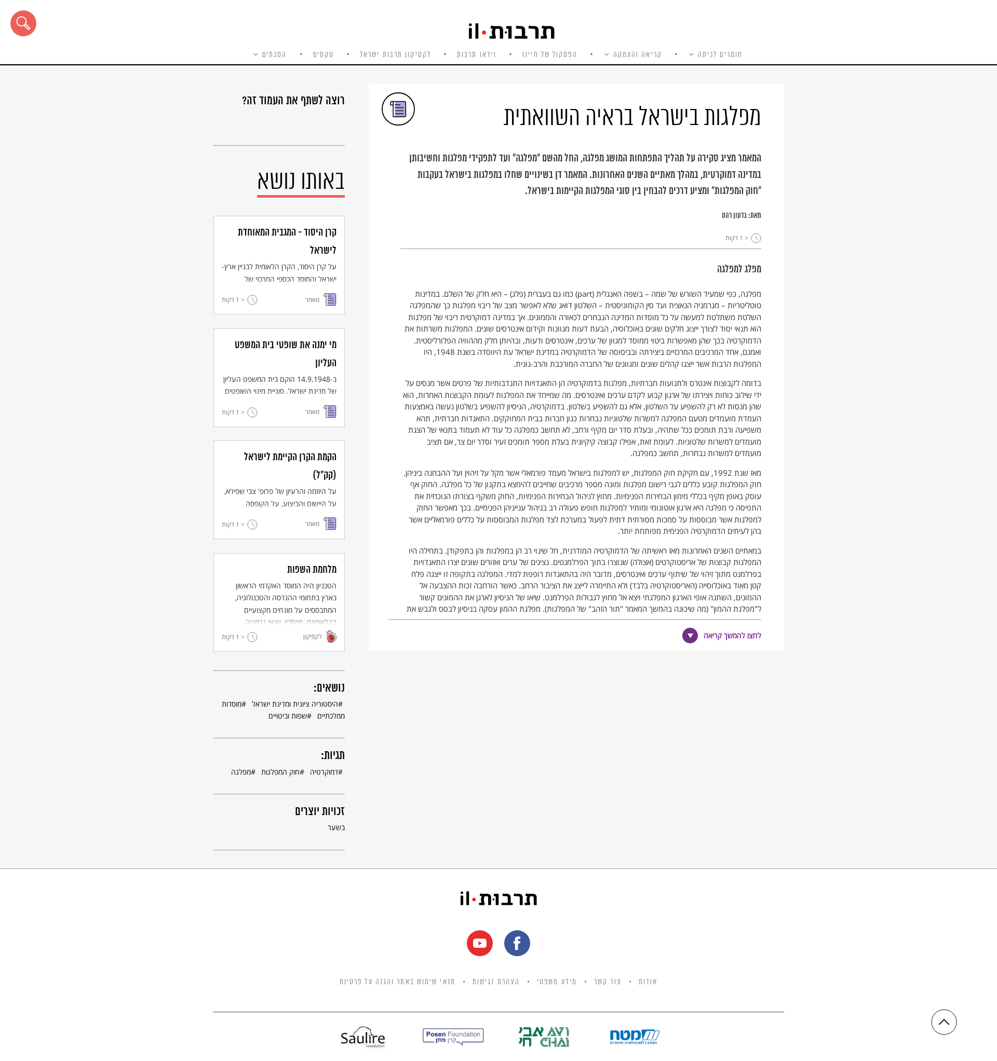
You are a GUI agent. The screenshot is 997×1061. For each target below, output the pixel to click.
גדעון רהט (734, 216)
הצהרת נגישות (496, 982)
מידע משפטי (557, 982)
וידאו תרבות (476, 55)
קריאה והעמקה (637, 55)
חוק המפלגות (280, 772)
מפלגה (241, 772)
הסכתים (274, 55)
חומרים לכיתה (720, 55)
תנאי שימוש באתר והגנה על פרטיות (397, 982)
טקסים (323, 55)
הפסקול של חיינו (549, 55)
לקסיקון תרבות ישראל (395, 55)
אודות (648, 982)
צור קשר (608, 982)
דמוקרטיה (324, 772)
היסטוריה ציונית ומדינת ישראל (295, 704)
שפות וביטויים (287, 716)
